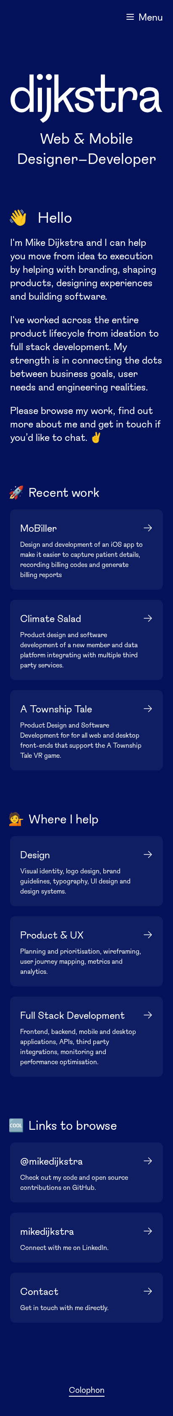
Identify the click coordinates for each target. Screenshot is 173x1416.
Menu (151, 17)
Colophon (87, 1389)
